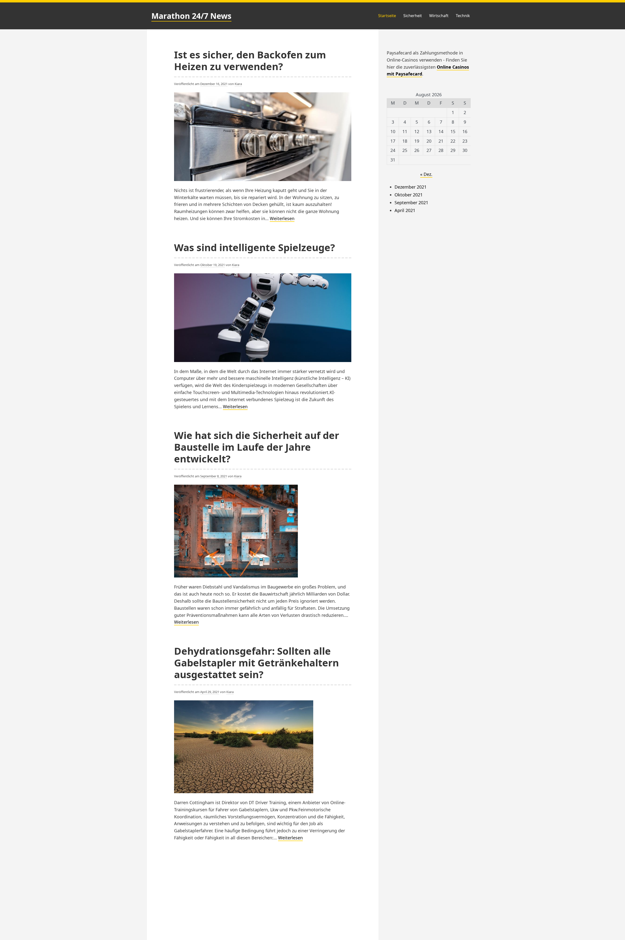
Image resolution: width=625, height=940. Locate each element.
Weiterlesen (282, 218)
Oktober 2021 (409, 195)
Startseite (387, 15)
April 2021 (405, 210)
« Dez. (426, 174)
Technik (463, 15)
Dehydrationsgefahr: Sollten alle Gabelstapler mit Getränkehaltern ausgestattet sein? (256, 662)
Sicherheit (412, 15)
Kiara (238, 84)
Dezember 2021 (411, 187)
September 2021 (411, 202)
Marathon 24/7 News (191, 16)
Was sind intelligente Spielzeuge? (254, 247)
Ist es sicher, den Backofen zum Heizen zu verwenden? (250, 60)
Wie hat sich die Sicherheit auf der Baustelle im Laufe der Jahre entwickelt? (256, 446)
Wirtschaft (438, 15)
